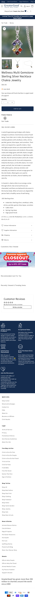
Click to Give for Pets (8, 452)
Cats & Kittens (6, 528)
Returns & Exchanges (8, 404)
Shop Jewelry (6, 509)
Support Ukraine (7, 572)
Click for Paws (6, 464)
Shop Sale (5, 512)
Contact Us (5, 407)
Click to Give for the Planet (10, 458)
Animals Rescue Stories (9, 525)
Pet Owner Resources (8, 534)
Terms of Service (7, 429)
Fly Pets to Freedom (8, 569)
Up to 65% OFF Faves (17, 264)
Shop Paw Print (6, 493)
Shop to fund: (14, 11)
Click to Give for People (9, 455)
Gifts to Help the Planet (9, 563)
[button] (22, 6)
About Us (4, 413)
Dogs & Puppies (7, 531)
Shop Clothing (6, 496)
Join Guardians (12, 2)
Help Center (6, 401)
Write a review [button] (17, 307)
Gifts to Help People (8, 560)
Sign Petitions (24, 2)
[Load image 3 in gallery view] (28, 64)
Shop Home (5, 502)
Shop (3, 2)
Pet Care (4, 541)
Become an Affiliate (8, 416)
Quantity (4, 99)
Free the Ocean (6, 471)
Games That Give (7, 474)
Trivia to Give (6, 461)
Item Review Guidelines (9, 439)
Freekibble (5, 468)
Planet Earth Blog (7, 547)
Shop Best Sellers (7, 490)
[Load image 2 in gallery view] (17, 64)
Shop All (4, 487)
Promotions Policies (8, 436)
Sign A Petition (6, 477)
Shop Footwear (6, 499)
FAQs (3, 410)
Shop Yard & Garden (8, 506)
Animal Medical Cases (9, 566)
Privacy (4, 433)
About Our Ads (6, 442)
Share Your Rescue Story (9, 550)
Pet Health (5, 537)
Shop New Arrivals (7, 515)
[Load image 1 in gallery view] (7, 64)
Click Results (6, 419)
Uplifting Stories (7, 544)
